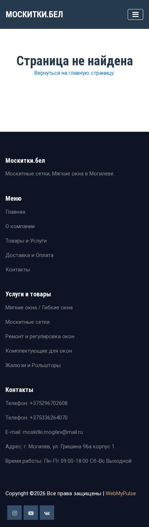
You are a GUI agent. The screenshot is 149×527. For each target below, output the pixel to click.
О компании (20, 226)
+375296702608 (49, 403)
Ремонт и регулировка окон (39, 336)
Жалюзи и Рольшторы (33, 365)
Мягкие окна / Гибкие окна (39, 307)
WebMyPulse (121, 493)
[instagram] (14, 512)
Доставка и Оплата (29, 255)
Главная (15, 212)
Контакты (17, 269)
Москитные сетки (27, 322)
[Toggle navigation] (135, 14)
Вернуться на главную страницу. (74, 73)
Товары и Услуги (26, 241)
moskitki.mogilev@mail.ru (52, 432)
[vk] (47, 512)
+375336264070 (49, 417)
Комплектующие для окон (38, 351)
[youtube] (31, 512)
